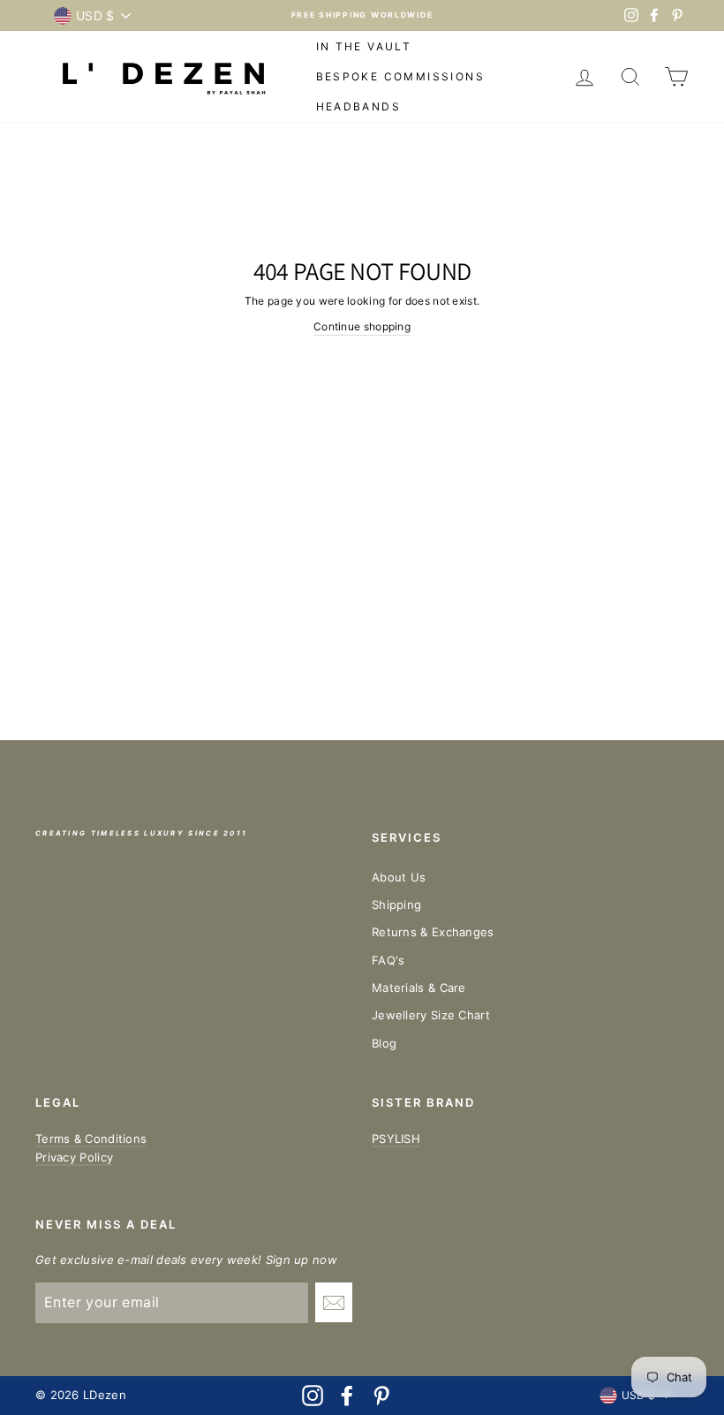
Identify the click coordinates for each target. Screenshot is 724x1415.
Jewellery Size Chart (431, 1015)
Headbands (359, 106)
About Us (399, 877)
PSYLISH (396, 1138)
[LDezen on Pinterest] (381, 1395)
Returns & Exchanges (433, 932)
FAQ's (388, 960)
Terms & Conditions (91, 1138)
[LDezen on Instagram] (312, 1395)
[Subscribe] (333, 1302)
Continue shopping (362, 326)
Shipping (396, 904)
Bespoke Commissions (401, 76)
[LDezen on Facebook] (347, 1395)
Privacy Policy (74, 1157)
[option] (362, 16)
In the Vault (364, 46)
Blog (384, 1043)
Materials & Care (419, 987)
